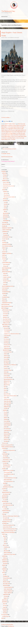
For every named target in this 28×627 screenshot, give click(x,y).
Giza (5, 541)
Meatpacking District (8, 379)
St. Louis (5, 499)
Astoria (5, 412)
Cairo (5, 539)
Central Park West (8, 352)
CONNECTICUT (5, 461)
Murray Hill (6, 384)
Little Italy (6, 375)
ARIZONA (4, 448)
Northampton (6, 494)
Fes (4, 548)
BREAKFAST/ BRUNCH (7, 227)
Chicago (4, 490)
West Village (6, 404)
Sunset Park (6, 346)
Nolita (5, 388)
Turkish (4, 282)
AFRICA (3, 534)
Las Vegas (5, 508)
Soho (5, 392)
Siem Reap (5, 563)
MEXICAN (4, 269)
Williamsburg (6, 348)
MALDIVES (4, 600)
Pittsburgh (5, 512)
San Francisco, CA (6, 459)
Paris (4, 567)
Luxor (5, 543)
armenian (5, 275)
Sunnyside (6, 437)
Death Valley (5, 457)
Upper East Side (7, 401)
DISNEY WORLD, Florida (10, 123)
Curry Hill (6, 359)
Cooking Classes (5, 616)
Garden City (5, 311)
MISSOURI (4, 497)
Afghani (4, 273)
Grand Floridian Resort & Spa (10, 477)
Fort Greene (6, 339)
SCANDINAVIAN (5, 291)
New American (6, 184)
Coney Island (6, 335)
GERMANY (4, 569)
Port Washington (6, 321)
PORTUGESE (4, 288)
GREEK (3, 255)
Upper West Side (7, 403)
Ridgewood (6, 435)
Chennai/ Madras (6, 578)
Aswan (5, 538)
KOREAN (5, 209)
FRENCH (4, 248)
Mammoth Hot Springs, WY (9, 530)
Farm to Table (6, 182)
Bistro (4, 249)
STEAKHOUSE (5, 297)
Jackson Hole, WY (6, 527)
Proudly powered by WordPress (7, 624)
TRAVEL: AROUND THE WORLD (7, 532)
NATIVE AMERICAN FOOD (7, 286)
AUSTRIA (4, 556)
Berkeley (5, 455)
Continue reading (6, 117)
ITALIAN (4, 259)
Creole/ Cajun (5, 238)
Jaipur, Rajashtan (7, 589)
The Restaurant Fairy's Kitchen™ (8, 161)
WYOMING (4, 523)
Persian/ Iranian (6, 280)
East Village (6, 362)
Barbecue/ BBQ (5, 224)
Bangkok (5, 610)
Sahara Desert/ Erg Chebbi (9, 554)
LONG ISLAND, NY (6, 310)
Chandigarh (5, 576)
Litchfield (5, 463)
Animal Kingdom (7, 472)
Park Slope (6, 342)
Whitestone (6, 439)
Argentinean (5, 264)
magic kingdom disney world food (14, 128)
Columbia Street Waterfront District (11, 333)
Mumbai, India (6, 581)
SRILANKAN (5, 217)
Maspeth (6, 432)
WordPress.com (11, 626)
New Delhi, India (6, 583)
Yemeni (4, 284)
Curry (5, 202)
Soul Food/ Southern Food (8, 186)
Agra (4, 574)
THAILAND (4, 609)
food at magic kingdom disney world (14, 126)
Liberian (4, 176)
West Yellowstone (7, 503)
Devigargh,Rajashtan (8, 587)
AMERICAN (4, 180)
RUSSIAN (4, 290)
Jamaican (5, 233)
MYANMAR (4, 601)
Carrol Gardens (7, 330)
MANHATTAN (6, 350)
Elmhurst (6, 417)
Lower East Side (7, 377)
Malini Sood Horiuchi (15, 37)
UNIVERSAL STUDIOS (7, 486)
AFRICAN (4, 173)
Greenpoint (6, 341)
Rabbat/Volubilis (7, 552)
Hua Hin (4, 612)
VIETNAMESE (6, 220)
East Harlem (6, 361)
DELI (3, 240)
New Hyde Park (6, 319)
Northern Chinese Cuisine (9, 196)
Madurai (5, 598)
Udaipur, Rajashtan (8, 592)
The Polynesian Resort (8, 481)
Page (4, 452)
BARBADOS (4, 559)
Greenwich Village (7, 370)
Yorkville (6, 408)
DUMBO (5, 337)
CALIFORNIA (5, 454)
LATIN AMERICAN (6, 262)
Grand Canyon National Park (9, 450)
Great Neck (5, 313)
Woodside (6, 441)
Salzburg (5, 558)
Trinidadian (5, 235)
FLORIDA (4, 468)
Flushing (5, 419)
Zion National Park (7, 519)
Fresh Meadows (7, 423)
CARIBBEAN (4, 231)
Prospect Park (7, 344)
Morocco (5, 545)
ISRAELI (4, 257)
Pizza (4, 260)
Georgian (4, 251)
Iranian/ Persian (6, 277)
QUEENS (5, 410)
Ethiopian (5, 175)
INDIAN (4, 198)
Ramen (5, 206)
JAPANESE (5, 200)
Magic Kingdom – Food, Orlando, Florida (13, 33)
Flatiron (5, 366)
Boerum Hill (6, 328)
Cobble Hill (6, 331)
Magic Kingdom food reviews (11, 131)
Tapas (4, 295)
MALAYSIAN (5, 213)
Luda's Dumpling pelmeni (6, 306)
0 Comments (12, 139)
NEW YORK (3, 308)
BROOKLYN (5, 326)
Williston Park (6, 322)
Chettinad (6, 596)
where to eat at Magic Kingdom (10, 137)
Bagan (4, 603)
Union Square (6, 399)
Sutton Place (6, 393)
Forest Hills (6, 421)
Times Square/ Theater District (10, 395)
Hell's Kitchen (7, 373)
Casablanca (6, 547)
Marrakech (6, 550)
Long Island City (7, 430)
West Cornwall (6, 466)
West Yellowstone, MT (8, 505)
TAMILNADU (6, 594)
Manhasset (5, 317)
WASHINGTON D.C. (6, 521)
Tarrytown (4, 443)
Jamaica (5, 426)
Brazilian (4, 226)
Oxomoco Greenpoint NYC (6, 445)
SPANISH (4, 293)
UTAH (3, 514)
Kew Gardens (6, 428)
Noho (5, 386)
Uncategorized (4, 614)
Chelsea (5, 353)
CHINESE (5, 191)
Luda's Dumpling (4, 304)
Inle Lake (5, 605)
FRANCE (4, 565)
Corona (5, 415)
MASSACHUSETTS (6, 492)
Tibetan (3, 299)
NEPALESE (5, 215)
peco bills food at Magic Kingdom (10, 133)
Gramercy (6, 368)
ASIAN (3, 189)
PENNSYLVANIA (5, 510)
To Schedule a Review (5, 153)
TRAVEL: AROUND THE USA (7, 446)
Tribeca (5, 397)
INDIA (3, 572)
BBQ (5, 211)
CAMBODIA (4, 561)
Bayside (5, 414)
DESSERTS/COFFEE (6, 244)
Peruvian (5, 266)
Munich (4, 570)
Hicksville (5, 315)
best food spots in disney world (16, 125)
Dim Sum (5, 193)
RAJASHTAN (5, 585)
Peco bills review (20, 133)
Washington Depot (7, 465)
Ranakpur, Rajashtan (8, 590)
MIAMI (4, 483)
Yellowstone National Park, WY (9, 528)
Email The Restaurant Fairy (7, 156)
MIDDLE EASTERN (6, 271)
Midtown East (7, 381)
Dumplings (6, 195)
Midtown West (7, 383)
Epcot (5, 476)
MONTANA (4, 501)
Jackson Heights (7, 424)
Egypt (4, 536)
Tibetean (4, 300)
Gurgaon (5, 579)
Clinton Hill (6, 357)
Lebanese (5, 279)
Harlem (5, 372)
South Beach (6, 485)
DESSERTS (4, 242)
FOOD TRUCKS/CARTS (7, 246)
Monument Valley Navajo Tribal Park (10, 516)
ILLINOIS (4, 488)
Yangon (4, 607)
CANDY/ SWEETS (6, 229)
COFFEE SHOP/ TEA (6, 237)
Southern (5, 187)
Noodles (5, 204)
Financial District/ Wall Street (10, 364)
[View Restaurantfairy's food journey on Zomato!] (8, 148)
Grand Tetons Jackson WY (8, 525)
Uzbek (2, 618)
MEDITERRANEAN (6, 268)
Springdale (5, 517)
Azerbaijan (4, 222)
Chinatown (6, 355)
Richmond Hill (7, 434)
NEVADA (4, 507)
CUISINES (3, 171)
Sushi (5, 207)
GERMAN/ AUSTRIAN (6, 253)
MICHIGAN (4, 496)
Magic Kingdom (7, 479)
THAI (4, 218)
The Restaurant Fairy (8, 11)
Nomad (5, 390)
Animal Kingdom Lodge (8, 474)
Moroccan (5, 178)
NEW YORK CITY (5, 324)
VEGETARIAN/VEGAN (6, 302)
